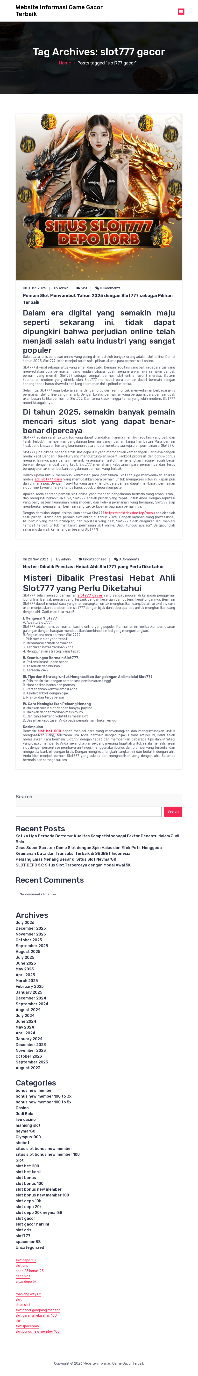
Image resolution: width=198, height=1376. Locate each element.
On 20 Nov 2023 (35, 559)
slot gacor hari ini (32, 1224)
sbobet (22, 1142)
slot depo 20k (29, 1206)
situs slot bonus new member (44, 1148)
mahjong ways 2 (28, 1294)
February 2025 (30, 986)
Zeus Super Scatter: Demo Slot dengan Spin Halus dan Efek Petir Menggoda (89, 847)
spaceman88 (28, 1241)
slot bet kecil (28, 1172)
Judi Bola (24, 1113)
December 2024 (31, 998)
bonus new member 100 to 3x (43, 1096)
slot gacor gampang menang (38, 1310)
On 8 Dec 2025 (34, 288)
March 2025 (27, 980)
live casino (26, 1119)
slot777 (23, 1236)
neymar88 (25, 1131)
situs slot (23, 1305)
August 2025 (28, 951)
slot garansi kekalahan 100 (36, 1315)
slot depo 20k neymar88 (39, 1212)
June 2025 (26, 963)
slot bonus (26, 1177)
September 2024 (32, 1004)
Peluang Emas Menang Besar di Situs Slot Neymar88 (66, 859)
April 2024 (25, 1033)
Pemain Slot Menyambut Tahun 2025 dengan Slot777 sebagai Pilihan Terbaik (98, 299)
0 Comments (109, 288)
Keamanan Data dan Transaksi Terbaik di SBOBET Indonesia (73, 853)
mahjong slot (28, 1125)
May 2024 (25, 1027)
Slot (84, 288)
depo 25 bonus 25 (30, 1271)
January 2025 (29, 992)
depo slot (23, 1276)
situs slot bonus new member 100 (48, 1154)
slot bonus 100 (29, 1183)
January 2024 (29, 1039)
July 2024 (25, 1015)
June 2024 (26, 1021)
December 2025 (31, 928)
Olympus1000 (28, 1137)
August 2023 (28, 1068)
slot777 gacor (90, 595)
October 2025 (29, 940)
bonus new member (34, 1090)
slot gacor (25, 1218)
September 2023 (32, 1062)
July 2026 (25, 922)
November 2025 (31, 934)
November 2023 (31, 1050)
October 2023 (29, 1056)
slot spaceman (27, 1326)
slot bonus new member (39, 1189)
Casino (22, 1108)
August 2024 (28, 1009)
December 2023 (31, 1044)
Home (65, 63)
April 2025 (25, 975)
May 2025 (25, 969)
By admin (61, 288)
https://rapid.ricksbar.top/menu (130, 513)
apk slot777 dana (48, 479)
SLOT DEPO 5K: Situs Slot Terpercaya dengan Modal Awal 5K (73, 865)
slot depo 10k (28, 1201)
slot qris (23, 1230)
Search (24, 797)
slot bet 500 (49, 731)
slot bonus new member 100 (42, 1195)
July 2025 (25, 957)
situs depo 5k (26, 1282)
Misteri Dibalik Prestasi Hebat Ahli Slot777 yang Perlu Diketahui (93, 566)
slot (19, 1299)
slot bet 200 (27, 1166)
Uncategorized (94, 559)
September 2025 (32, 946)
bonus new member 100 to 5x (43, 1102)
